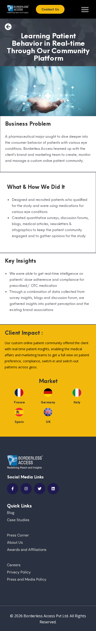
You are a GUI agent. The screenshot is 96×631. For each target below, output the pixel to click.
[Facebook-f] (12, 488)
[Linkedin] (53, 488)
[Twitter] (39, 488)
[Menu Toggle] (85, 9)
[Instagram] (26, 488)
